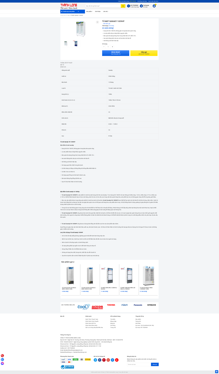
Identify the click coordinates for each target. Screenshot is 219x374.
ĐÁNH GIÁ (63, 67)
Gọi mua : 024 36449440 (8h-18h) (144, 325)
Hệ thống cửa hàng (142, 1)
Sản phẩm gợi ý (67, 262)
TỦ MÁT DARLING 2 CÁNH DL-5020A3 (109, 288)
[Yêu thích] (97, 22)
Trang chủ (113, 327)
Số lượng (104, 44)
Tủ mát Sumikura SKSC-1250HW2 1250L (146, 288)
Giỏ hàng (112, 325)
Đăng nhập (113, 321)
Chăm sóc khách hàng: (127, 1)
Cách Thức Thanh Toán (91, 319)
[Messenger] (2, 363)
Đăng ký (112, 323)
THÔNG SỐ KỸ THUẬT (66, 62)
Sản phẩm (89, 11)
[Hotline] (2, 355)
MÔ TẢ (62, 65)
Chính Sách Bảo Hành (91, 325)
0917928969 (134, 5)
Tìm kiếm (112, 319)
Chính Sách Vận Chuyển (91, 321)
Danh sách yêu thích (153, 1)
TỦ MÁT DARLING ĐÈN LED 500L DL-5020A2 (127, 288)
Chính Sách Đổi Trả (90, 323)
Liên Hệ (105, 11)
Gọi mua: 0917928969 (141, 327)
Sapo (126, 372)
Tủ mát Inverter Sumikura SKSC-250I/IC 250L (69, 288)
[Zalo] (2, 359)
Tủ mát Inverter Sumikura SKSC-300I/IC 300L (88, 288)
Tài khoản (146, 5)
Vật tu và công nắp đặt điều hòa (94, 327)
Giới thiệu (98, 11)
